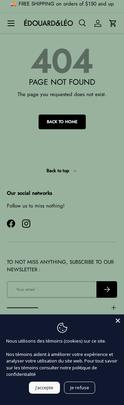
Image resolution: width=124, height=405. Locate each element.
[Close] (117, 320)
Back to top (58, 170)
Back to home (62, 122)
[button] (113, 23)
